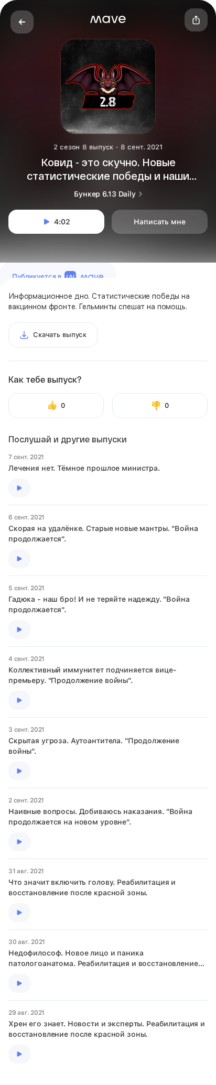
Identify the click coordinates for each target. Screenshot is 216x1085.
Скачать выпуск (60, 335)
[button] (108, 19)
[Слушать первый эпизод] (19, 488)
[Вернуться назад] (22, 22)
